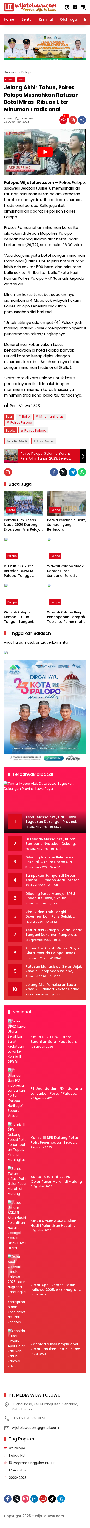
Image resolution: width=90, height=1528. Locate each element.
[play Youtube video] (45, 152)
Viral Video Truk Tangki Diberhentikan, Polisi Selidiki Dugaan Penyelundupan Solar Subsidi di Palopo (51, 914)
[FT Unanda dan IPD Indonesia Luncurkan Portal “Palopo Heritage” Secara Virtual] (17, 1093)
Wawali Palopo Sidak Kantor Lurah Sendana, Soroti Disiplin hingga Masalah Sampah (65, 571)
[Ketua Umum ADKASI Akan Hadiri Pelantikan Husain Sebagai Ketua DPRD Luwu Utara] (17, 1225)
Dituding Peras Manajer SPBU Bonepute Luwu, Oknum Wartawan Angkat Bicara (50, 896)
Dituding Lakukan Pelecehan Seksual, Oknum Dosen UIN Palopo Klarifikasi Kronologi (49, 859)
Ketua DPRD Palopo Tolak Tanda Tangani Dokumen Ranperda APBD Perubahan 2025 (53, 932)
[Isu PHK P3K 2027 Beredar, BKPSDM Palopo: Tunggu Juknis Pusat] (23, 549)
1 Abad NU (17, 1455)
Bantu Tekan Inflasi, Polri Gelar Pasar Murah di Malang (56, 1179)
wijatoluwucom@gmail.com (35, 1427)
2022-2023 (18, 1477)
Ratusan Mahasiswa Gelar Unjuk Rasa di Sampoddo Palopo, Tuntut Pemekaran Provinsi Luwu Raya (53, 969)
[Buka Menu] (75, 7)
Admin (8, 118)
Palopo (9, 79)
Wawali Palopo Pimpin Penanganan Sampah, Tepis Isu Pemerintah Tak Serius (66, 617)
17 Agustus (17, 1470)
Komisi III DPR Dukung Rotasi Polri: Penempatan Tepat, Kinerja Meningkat (55, 1140)
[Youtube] (43, 1499)
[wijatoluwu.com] (30, 7)
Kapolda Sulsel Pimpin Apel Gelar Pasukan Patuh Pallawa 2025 (56, 1346)
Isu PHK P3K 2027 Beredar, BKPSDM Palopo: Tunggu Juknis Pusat (18, 571)
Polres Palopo (21, 422)
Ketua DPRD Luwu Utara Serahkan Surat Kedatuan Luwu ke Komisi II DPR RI (53, 1039)
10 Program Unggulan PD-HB (32, 1462)
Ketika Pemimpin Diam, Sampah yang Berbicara (66, 525)
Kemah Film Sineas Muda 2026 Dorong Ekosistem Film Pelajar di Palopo (23, 525)
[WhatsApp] (82, 472)
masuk (29, 642)
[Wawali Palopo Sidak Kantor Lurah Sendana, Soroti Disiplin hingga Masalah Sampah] (66, 549)
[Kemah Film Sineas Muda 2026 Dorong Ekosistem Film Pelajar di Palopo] (23, 503)
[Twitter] (63, 472)
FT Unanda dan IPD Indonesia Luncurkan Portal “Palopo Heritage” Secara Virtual (56, 1091)
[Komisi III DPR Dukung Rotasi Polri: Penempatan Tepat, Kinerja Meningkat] (17, 1142)
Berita (11, 510)
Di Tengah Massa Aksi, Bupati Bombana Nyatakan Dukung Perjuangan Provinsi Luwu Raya (52, 841)
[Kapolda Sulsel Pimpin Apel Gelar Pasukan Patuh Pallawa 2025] (17, 1349)
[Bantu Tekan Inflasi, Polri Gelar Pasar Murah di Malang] (17, 1181)
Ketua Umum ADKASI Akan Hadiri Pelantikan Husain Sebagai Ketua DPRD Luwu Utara (53, 1223)
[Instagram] (25, 1499)
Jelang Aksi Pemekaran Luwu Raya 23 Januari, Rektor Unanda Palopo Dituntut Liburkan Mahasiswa (53, 987)
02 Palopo (17, 1448)
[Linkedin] (34, 1499)
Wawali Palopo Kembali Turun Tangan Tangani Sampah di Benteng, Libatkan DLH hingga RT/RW (21, 617)
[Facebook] (54, 472)
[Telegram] (73, 472)
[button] (67, 7)
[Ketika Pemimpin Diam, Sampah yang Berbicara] (66, 503)
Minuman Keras (51, 416)
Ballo (26, 416)
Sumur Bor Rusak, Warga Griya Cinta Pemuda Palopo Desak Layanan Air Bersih (52, 950)
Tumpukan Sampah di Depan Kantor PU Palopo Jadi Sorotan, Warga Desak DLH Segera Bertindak (52, 878)
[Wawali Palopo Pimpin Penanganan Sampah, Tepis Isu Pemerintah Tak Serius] (66, 595)
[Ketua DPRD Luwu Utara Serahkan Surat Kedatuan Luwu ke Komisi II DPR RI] (17, 1041)
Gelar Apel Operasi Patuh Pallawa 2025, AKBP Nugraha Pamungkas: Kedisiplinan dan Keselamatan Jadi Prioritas (56, 1287)
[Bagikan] (82, 120)
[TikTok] (52, 1499)
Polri (21, 79)
